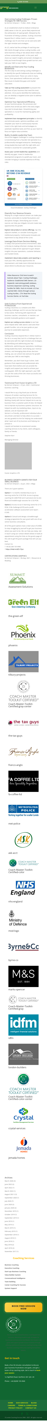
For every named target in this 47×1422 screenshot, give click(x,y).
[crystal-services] (23, 1131)
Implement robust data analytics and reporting (22, 258)
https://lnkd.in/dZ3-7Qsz (15, 554)
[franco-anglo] (23, 767)
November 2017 (10, 1256)
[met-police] (23, 826)
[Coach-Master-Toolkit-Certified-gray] (23, 1009)
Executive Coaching (12, 1273)
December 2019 (10, 1216)
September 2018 (11, 1240)
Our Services (22, 1408)
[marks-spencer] (23, 992)
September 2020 (11, 1203)
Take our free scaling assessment (17, 88)
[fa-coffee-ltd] (23, 797)
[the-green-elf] (23, 618)
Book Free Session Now (23, 1312)
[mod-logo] (23, 933)
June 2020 (8, 1209)
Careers (11, 1410)
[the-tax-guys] (23, 738)
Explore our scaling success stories (17, 322)
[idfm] (23, 1041)
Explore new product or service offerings (19, 230)
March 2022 (9, 1196)
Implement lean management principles (19, 118)
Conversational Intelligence (15, 1283)
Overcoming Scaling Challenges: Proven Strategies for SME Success (21, 20)
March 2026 (9, 1186)
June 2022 (8, 1189)
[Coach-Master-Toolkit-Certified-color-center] (23, 1099)
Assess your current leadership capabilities (20, 152)
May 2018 (8, 1250)
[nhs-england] (23, 904)
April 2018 (8, 1253)
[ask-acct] (23, 855)
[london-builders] (23, 1070)
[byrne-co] (23, 963)
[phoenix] (23, 648)
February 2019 (10, 1236)
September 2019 (11, 1223)
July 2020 (8, 1206)
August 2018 (9, 1243)
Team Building (10, 1286)
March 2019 (9, 1233)
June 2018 (8, 1246)
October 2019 (10, 1219)
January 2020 (9, 1213)
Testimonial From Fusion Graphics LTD (21, 383)
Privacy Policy (15, 1413)
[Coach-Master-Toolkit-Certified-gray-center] (23, 706)
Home (10, 1408)
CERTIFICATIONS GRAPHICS (16, 561)
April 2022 (8, 1193)
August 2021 (9, 1199)
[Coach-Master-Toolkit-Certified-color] (23, 872)
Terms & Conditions (27, 1410)
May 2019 (8, 1229)
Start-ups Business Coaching (15, 1276)
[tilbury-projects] (23, 677)
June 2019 (8, 1226)
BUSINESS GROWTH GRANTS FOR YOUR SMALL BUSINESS (21, 486)
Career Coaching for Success (15, 1290)
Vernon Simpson (13, 23)
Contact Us (30, 1413)
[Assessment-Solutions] (17, 589)
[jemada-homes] (23, 1160)
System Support (11, 1293)
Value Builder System (13, 1280)
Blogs (34, 23)
